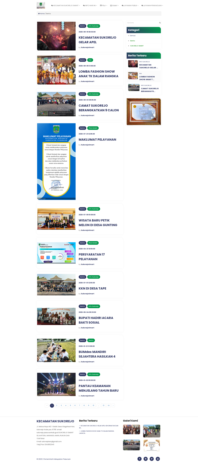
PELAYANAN (93, 128)
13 (103, 405)
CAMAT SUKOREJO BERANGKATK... (150, 90)
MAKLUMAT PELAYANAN (97, 139)
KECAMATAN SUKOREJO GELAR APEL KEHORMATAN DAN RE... (98, 427)
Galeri (115, 5)
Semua (132, 35)
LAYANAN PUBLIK (130, 5)
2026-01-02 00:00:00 (87, 380)
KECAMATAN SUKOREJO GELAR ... (148, 66)
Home (42, 13)
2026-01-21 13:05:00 (87, 346)
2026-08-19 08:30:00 (87, 32)
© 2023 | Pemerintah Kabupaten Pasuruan (54, 459)
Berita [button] (132, 41)
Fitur (104, 5)
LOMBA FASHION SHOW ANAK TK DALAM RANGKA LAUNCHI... (96, 432)
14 (108, 405)
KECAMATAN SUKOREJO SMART (66, 5)
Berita (91, 340)
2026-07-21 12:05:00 (87, 134)
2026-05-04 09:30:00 (87, 312)
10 (93, 405)
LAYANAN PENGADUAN (152, 5)
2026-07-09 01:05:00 (87, 215)
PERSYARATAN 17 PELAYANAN (92, 256)
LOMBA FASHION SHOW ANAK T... (147, 78)
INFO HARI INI (90, 5)
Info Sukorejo (94, 26)
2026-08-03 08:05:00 (87, 100)
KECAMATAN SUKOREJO (55, 421)
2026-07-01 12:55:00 (87, 283)
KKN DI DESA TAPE (92, 288)
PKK (90, 60)
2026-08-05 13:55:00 (87, 66)
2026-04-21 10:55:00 (87, 249)
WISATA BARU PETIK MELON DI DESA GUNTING (98, 222)
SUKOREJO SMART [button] (137, 46)
